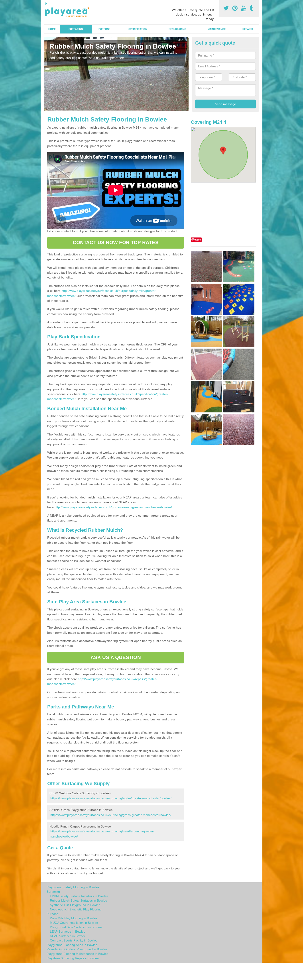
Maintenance (217, 29)
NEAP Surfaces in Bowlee (68, 936)
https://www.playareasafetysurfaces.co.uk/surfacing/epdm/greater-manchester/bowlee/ (110, 798)
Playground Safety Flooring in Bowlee (73, 887)
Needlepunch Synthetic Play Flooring (76, 909)
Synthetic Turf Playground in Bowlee (75, 905)
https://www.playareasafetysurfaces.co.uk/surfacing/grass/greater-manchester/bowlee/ (110, 815)
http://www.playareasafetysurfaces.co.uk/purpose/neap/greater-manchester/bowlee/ (113, 507)
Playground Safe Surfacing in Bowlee (76, 927)
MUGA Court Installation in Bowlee (74, 922)
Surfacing (76, 29)
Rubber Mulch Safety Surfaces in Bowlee (78, 900)
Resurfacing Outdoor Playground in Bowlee (77, 949)
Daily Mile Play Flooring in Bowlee (73, 918)
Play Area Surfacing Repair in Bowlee (73, 958)
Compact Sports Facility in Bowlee (74, 940)
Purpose (104, 29)
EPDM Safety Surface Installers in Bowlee (79, 896)
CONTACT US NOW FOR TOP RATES (116, 242)
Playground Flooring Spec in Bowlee (72, 945)
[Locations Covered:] (46, 3)
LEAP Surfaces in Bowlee (67, 931)
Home (52, 29)
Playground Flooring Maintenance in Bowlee (77, 953)
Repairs (247, 29)
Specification (137, 29)
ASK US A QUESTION (116, 657)
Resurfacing (177, 29)
